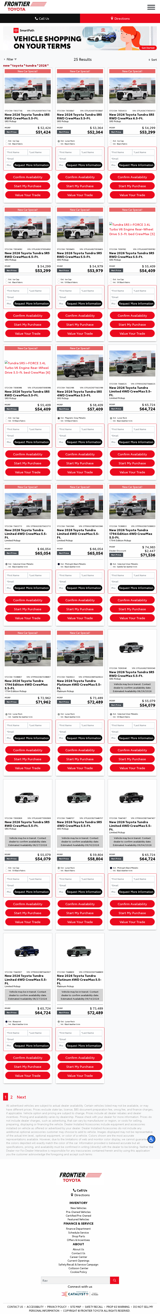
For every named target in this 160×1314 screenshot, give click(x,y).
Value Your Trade (28, 194)
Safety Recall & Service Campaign (78, 1264)
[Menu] (151, 7)
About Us (78, 1249)
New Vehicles (78, 1208)
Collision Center (78, 1268)
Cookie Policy (78, 1271)
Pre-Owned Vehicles (78, 1211)
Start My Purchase (27, 185)
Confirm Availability (27, 177)
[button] (151, 1139)
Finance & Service (78, 1223)
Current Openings (78, 1260)
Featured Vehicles (78, 1219)
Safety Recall (94, 1306)
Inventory (78, 1202)
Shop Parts (78, 1236)
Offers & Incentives (78, 1240)
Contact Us (78, 1253)
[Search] (114, 1280)
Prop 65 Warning (118, 1306)
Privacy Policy (57, 1306)
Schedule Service (78, 1232)
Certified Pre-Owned (78, 1215)
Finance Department (78, 1228)
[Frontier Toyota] (25, 5)
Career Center (78, 1256)
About (78, 1244)
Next (21, 1097)
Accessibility (35, 1306)
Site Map (76, 1306)
